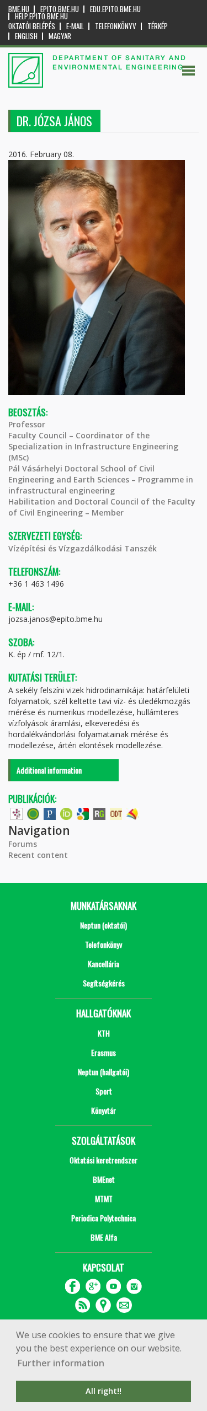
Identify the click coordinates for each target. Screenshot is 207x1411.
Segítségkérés (104, 983)
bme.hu (18, 9)
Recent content (38, 855)
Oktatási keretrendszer (103, 1160)
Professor (26, 424)
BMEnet (104, 1179)
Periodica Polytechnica (103, 1218)
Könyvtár (103, 1110)
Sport (103, 1091)
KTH (104, 1033)
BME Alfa (104, 1237)
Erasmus (103, 1052)
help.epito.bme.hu (41, 16)
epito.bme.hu (59, 9)
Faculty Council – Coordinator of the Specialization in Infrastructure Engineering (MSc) (93, 446)
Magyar (60, 36)
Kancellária (103, 963)
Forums (22, 844)
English (26, 36)
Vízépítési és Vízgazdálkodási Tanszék (82, 548)
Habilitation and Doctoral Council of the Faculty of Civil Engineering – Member (101, 507)
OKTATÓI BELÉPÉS (31, 26)
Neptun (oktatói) (103, 925)
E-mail (75, 26)
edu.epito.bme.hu (115, 9)
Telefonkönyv (115, 26)
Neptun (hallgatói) (103, 1071)
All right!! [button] (103, 1391)
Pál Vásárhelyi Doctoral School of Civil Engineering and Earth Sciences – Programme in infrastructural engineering (100, 479)
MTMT (104, 1198)
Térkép (157, 26)
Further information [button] (61, 1363)
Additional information (49, 770)
